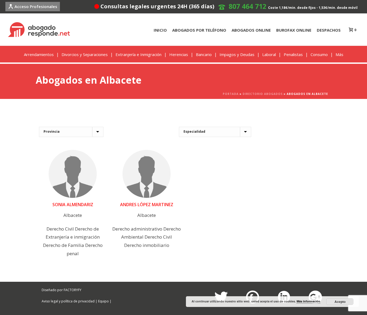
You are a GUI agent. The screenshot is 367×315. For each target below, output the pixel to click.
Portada (231, 94)
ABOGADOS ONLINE (251, 30)
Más (339, 54)
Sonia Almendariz (72, 204)
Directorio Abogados (263, 94)
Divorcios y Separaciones (85, 54)
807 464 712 (247, 6)
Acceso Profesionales (36, 6)
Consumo (319, 54)
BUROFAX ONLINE (293, 30)
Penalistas (293, 54)
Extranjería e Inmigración (138, 54)
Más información (308, 301)
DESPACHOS (329, 30)
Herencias (178, 54)
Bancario (204, 54)
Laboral (269, 54)
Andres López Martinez (146, 204)
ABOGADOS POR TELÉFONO (199, 30)
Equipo (103, 301)
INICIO (160, 30)
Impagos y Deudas (237, 54)
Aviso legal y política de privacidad (68, 301)
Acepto (340, 301)
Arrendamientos (39, 54)
